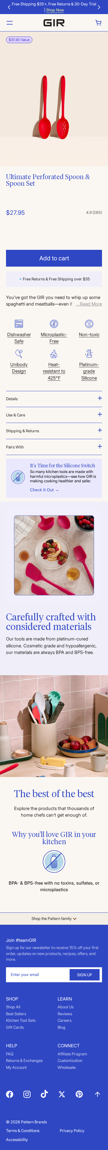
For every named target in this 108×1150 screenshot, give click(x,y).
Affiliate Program (72, 1053)
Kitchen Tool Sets (20, 1020)
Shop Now (55, 9)
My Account (16, 1067)
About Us (66, 1006)
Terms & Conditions (22, 1130)
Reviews (65, 1013)
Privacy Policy (72, 1130)
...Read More (89, 304)
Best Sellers (16, 1013)
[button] (9, 7)
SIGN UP (84, 974)
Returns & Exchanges (24, 1060)
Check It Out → (44, 489)
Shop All (13, 1006)
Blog (61, 1027)
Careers (64, 1020)
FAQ (10, 1053)
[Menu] (9, 22)
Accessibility (17, 1139)
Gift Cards (15, 1027)
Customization (70, 1060)
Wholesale (67, 1067)
